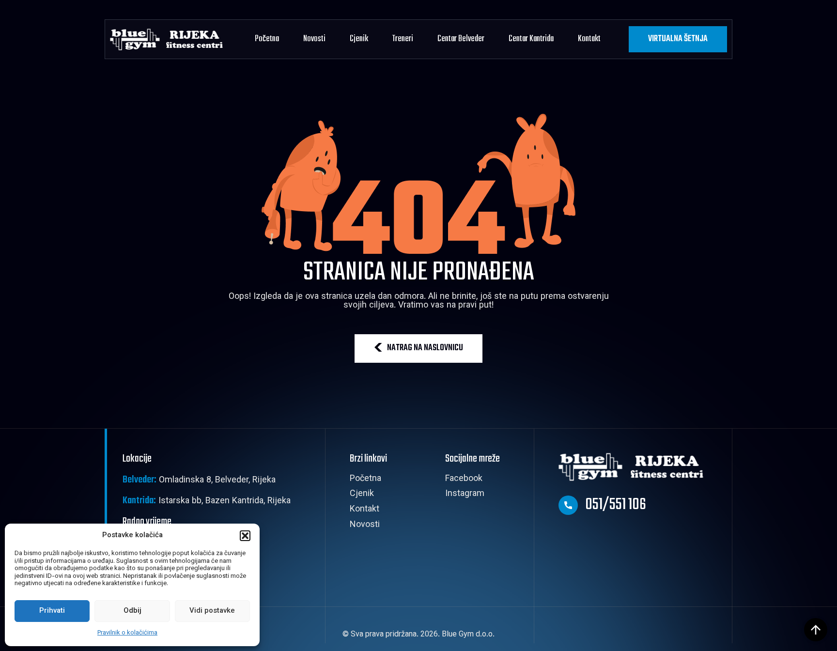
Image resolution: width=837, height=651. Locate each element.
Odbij (132, 611)
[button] (245, 536)
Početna (267, 39)
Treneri (402, 39)
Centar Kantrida (531, 39)
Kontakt (589, 39)
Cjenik (359, 39)
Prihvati (52, 611)
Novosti (314, 39)
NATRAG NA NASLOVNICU (425, 348)
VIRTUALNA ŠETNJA (678, 39)
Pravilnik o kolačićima (127, 633)
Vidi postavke (212, 611)
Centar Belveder (460, 39)
